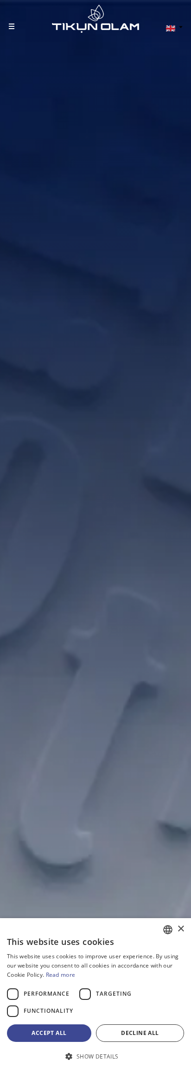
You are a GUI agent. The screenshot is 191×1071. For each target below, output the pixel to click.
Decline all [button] (140, 1033)
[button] (95, 1056)
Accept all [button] (49, 1033)
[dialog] (95, 994)
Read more (61, 975)
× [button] (180, 929)
